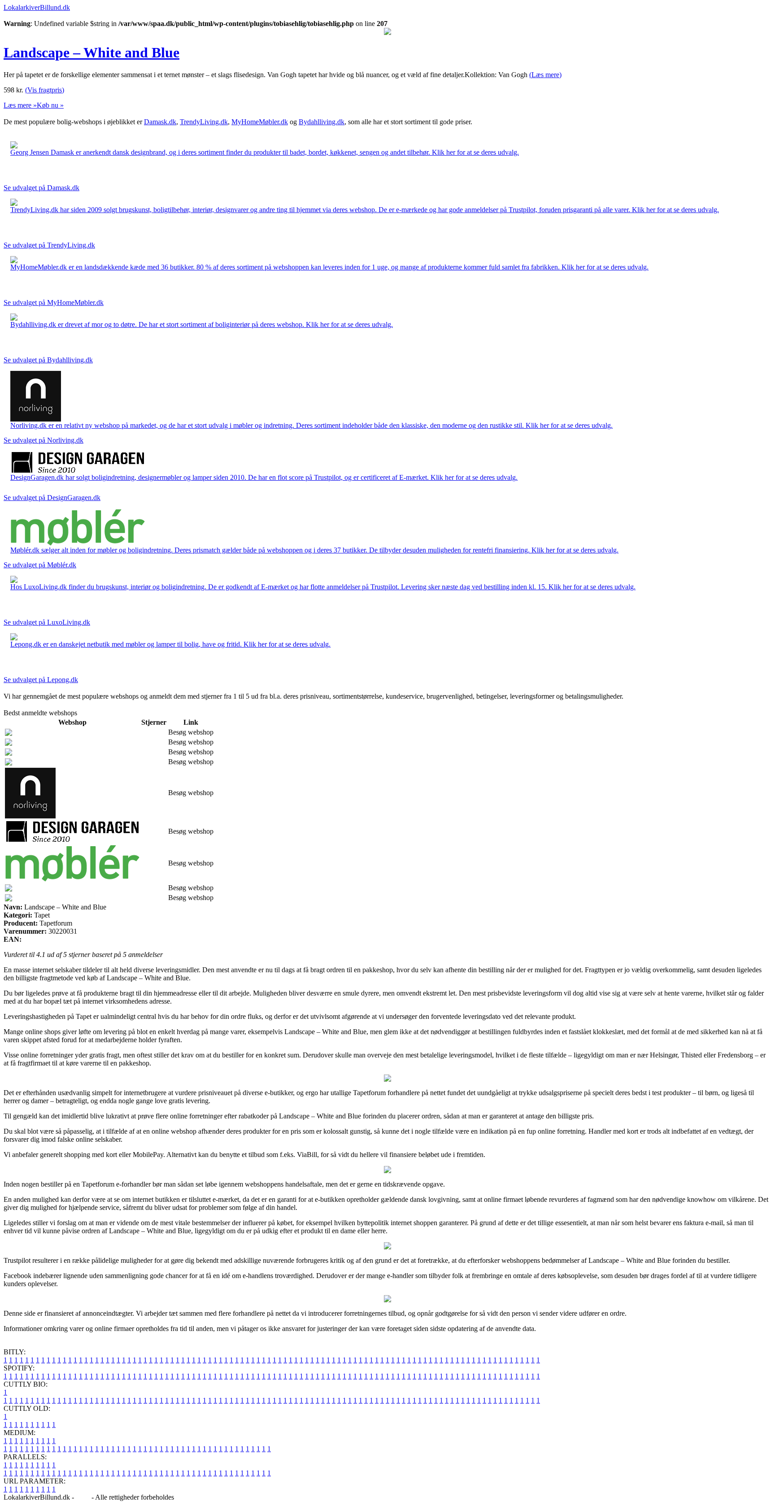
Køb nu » (50, 105)
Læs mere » (20, 105)
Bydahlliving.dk (321, 122)
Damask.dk (160, 122)
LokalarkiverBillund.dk (37, 7)
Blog (83, 1497)
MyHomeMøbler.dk (259, 122)
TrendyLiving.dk (204, 122)
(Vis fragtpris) (44, 90)
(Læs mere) (545, 74)
